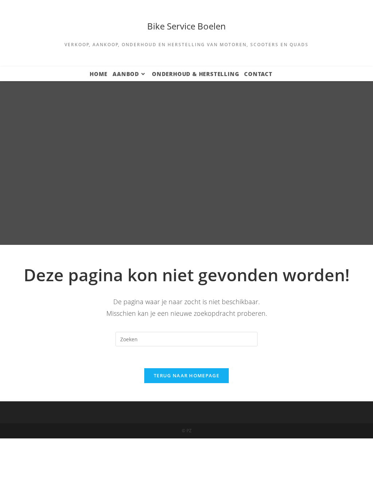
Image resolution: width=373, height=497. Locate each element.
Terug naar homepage (186, 375)
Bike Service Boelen (186, 26)
